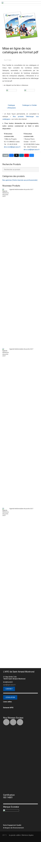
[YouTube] (20, 722)
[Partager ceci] (11, 155)
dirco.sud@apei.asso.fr (32, 150)
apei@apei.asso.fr (9, 685)
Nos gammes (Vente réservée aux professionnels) (19, 180)
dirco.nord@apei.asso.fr (12, 147)
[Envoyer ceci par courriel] (5, 155)
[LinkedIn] (13, 722)
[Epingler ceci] (26, 155)
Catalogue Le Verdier (29, 105)
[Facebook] (6, 722)
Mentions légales (28, 835)
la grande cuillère (15, 835)
